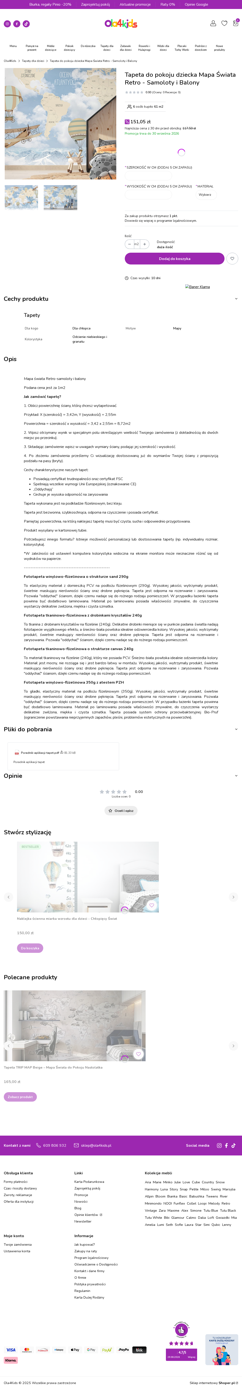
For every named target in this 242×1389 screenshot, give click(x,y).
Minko (168, 1182)
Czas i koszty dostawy (20, 1188)
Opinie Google (196, 4)
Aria (148, 1182)
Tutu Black (228, 1210)
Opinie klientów (86, 1215)
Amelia (150, 1224)
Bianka (172, 1196)
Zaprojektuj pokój (95, 4)
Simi (206, 1224)
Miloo (204, 1189)
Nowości (80, 1201)
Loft (211, 1217)
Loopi (202, 1203)
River (224, 1196)
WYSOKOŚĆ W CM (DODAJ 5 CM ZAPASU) (158, 186)
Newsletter (82, 1221)
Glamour (177, 1217)
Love (186, 1182)
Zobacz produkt (20, 1097)
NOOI (168, 1203)
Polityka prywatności (90, 1284)
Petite (194, 1189)
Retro (226, 1203)
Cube (196, 1182)
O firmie (80, 1277)
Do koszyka (30, 948)
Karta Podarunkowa (89, 1182)
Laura (189, 1224)
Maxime (173, 1210)
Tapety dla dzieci (33, 61)
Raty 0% (167, 4)
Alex (184, 1210)
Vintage (151, 1210)
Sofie (179, 1224)
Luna (164, 1189)
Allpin (149, 1196)
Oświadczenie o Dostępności (96, 1264)
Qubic (216, 1224)
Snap (184, 1189)
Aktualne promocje (135, 4)
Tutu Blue (210, 1210)
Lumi (160, 1224)
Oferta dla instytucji (19, 1201)
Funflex (179, 1203)
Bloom (160, 1196)
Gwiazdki (222, 1217)
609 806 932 (54, 1145)
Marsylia (229, 1189)
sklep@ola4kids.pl (96, 1145)
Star (198, 1224)
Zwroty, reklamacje (18, 1195)
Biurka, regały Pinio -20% (50, 4)
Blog (77, 1208)
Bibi (166, 1217)
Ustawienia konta (17, 1251)
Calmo (191, 1217)
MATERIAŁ (204, 186)
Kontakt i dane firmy (89, 1271)
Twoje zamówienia (18, 1244)
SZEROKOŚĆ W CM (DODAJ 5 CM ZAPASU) (158, 167)
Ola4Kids (10, 61)
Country (208, 1182)
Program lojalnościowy (91, 1258)
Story (174, 1189)
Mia (234, 1217)
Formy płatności (15, 1182)
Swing (216, 1189)
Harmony (152, 1189)
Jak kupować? (84, 1244)
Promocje (81, 1195)
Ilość (128, 236)
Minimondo (153, 1203)
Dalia (202, 1217)
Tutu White (153, 1217)
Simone (196, 1210)
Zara (162, 1210)
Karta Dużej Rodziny (89, 1297)
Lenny (226, 1224)
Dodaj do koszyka (174, 258)
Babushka (196, 1196)
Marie (157, 1182)
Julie (177, 1182)
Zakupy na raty (85, 1251)
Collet (191, 1203)
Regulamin (82, 1291)
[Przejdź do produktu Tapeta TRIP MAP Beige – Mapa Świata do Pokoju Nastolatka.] (75, 1025)
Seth (169, 1224)
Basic (183, 1196)
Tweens (212, 1196)
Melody (214, 1203)
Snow (220, 1182)
